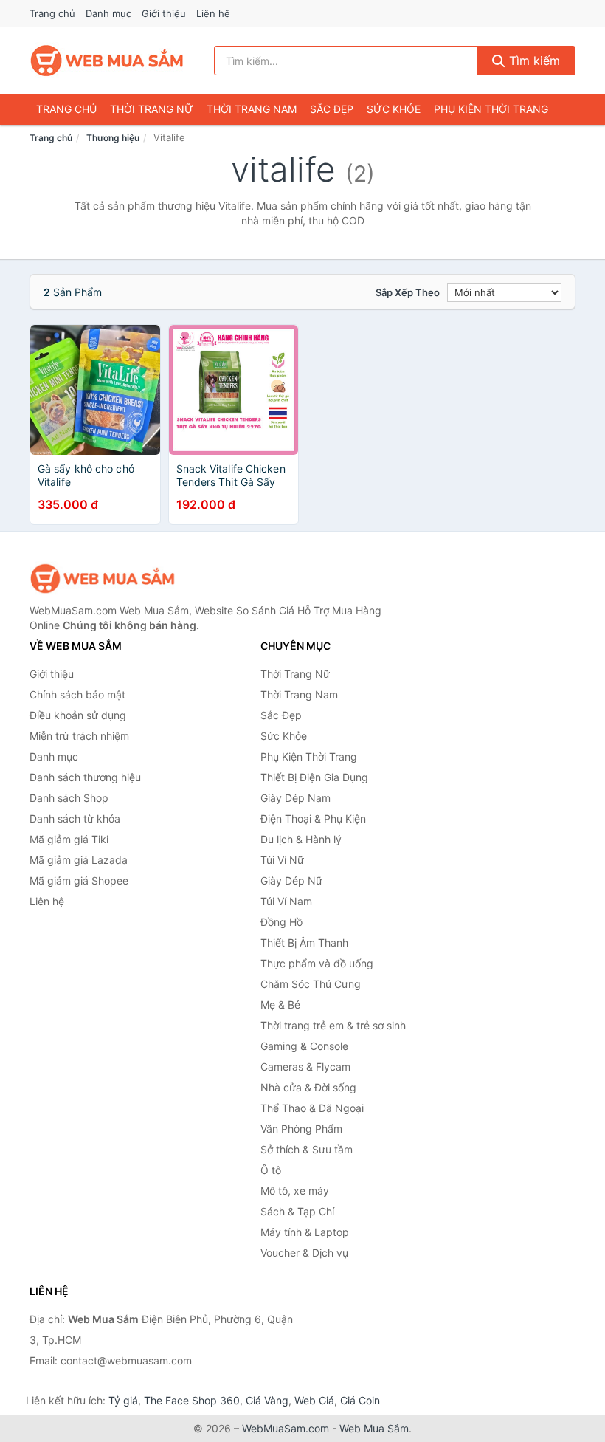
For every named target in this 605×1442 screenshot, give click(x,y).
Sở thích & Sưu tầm (306, 1149)
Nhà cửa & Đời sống (308, 1087)
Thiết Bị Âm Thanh (304, 942)
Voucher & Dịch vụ (304, 1252)
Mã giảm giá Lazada (79, 860)
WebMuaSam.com (285, 1428)
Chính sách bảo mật (77, 694)
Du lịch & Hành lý (301, 839)
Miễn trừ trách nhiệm (79, 735)
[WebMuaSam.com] (108, 60)
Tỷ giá (123, 1400)
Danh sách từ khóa (75, 818)
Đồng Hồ (281, 922)
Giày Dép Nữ (291, 880)
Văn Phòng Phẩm (301, 1128)
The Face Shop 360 (192, 1400)
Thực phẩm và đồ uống (316, 963)
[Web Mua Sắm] (103, 578)
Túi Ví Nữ (282, 860)
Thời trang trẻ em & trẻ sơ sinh (333, 1025)
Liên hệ (213, 13)
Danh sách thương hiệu (85, 777)
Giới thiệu (164, 13)
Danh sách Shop (69, 798)
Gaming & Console (304, 1046)
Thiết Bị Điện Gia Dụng (314, 777)
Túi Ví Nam (286, 901)
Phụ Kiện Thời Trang (491, 109)
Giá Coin (360, 1400)
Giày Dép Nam (295, 798)
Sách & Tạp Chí (297, 1211)
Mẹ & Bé (280, 1004)
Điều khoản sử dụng (78, 715)
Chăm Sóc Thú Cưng (310, 984)
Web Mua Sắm (374, 1428)
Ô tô (270, 1170)
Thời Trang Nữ (151, 109)
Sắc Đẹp (331, 109)
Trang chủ (52, 13)
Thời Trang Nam (252, 109)
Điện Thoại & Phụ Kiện (313, 818)
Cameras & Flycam (305, 1066)
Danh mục (108, 13)
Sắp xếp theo (408, 292)
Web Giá (314, 1400)
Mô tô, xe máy (294, 1190)
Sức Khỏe (394, 109)
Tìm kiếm (532, 60)
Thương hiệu (112, 137)
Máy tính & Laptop (304, 1232)
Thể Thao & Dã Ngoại (312, 1108)
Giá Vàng (267, 1400)
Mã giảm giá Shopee (79, 880)
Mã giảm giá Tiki (69, 839)
